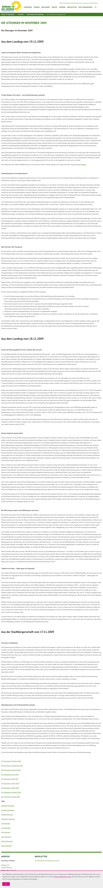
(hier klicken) (82, 164)
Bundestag (66, 3)
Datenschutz (79, 3)
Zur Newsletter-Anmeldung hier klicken (47, 861)
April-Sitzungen (6, 837)
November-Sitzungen (7, 810)
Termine (62, 7)
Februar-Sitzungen (7, 841)
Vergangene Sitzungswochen (35, 14)
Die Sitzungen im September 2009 (12, 766)
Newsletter (72, 7)
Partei (61, 3)
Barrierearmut (94, 3)
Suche (95, 7)
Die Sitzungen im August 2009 (10, 770)
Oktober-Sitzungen (7, 815)
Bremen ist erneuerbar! (8, 14)
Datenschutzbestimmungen (62, 877)
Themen (36, 7)
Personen (28, 7)
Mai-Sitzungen (5, 832)
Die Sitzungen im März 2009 (10, 788)
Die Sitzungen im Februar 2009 (11, 792)
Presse (54, 7)
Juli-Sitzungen (5, 823)
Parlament (45, 7)
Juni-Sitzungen (5, 828)
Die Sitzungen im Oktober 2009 (11, 761)
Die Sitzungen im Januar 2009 (10, 797)
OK (6, 884)
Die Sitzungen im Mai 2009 (9, 779)
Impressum (86, 3)
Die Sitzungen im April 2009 (10, 783)
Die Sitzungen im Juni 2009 (9, 775)
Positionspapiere (85, 7)
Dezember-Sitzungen (7, 806)
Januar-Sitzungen (6, 846)
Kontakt (72, 3)
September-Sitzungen (8, 819)
